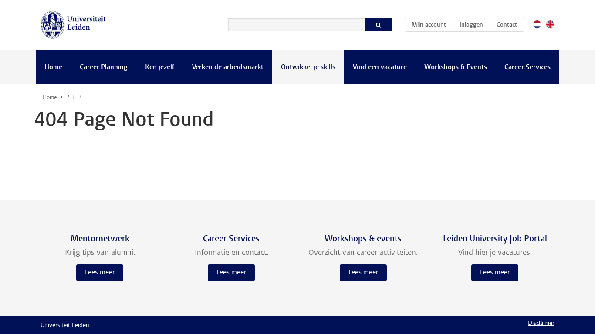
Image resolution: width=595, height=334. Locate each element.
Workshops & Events (455, 67)
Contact (507, 25)
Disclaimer (541, 324)
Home (53, 67)
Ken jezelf (160, 67)
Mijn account (432, 25)
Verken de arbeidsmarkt (228, 67)
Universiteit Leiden (65, 326)
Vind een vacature (380, 67)
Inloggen (471, 25)
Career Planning (104, 67)
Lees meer (100, 272)
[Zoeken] (378, 24)
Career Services (527, 67)
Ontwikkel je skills (308, 67)
